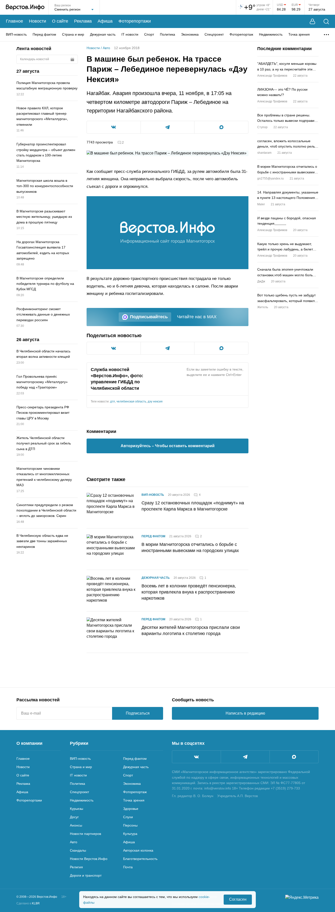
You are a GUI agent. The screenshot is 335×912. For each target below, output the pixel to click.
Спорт (149, 34)
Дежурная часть (103, 34)
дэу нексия (155, 401)
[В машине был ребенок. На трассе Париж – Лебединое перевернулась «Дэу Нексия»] (167, 232)
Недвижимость (271, 34)
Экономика (190, 34)
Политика (167, 34)
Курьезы (76, 809)
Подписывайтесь (149, 316)
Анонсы (76, 825)
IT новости (129, 34)
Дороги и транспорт (86, 875)
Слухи (128, 817)
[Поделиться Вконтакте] (114, 127)
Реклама (83, 21)
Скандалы (78, 850)
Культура (130, 834)
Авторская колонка (138, 850)
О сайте (60, 21)
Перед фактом (44, 34)
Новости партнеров (85, 834)
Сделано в (28, 903)
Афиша (105, 21)
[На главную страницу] (25, 7)
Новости (37, 21)
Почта (128, 867)
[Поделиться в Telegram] (167, 127)
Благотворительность (140, 859)
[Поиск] (326, 21)
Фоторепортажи (134, 21)
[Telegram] (245, 757)
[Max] (294, 757)
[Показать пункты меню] (326, 35)
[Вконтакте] (196, 757)
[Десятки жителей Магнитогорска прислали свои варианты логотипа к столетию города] (111, 632)
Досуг (74, 817)
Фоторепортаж (241, 34)
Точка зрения (299, 34)
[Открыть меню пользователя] (312, 21)
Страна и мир (73, 34)
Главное (14, 21)
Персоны (130, 825)
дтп (112, 401)
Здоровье (130, 809)
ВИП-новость (16, 34)
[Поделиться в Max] (221, 127)
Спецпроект (214, 34)
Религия (76, 867)
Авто (106, 48)
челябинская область (131, 401)
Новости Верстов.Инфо (88, 859)
